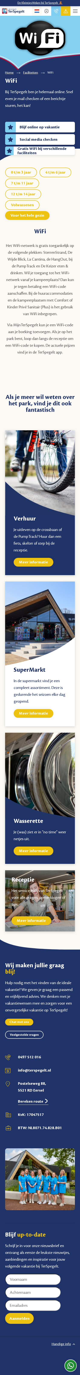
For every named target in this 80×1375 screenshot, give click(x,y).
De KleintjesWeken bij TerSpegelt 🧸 (40, 2)
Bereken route (31, 1101)
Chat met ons (19, 1022)
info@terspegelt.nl (34, 1070)
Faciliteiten (30, 72)
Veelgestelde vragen (24, 1035)
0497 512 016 (29, 1057)
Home (9, 72)
